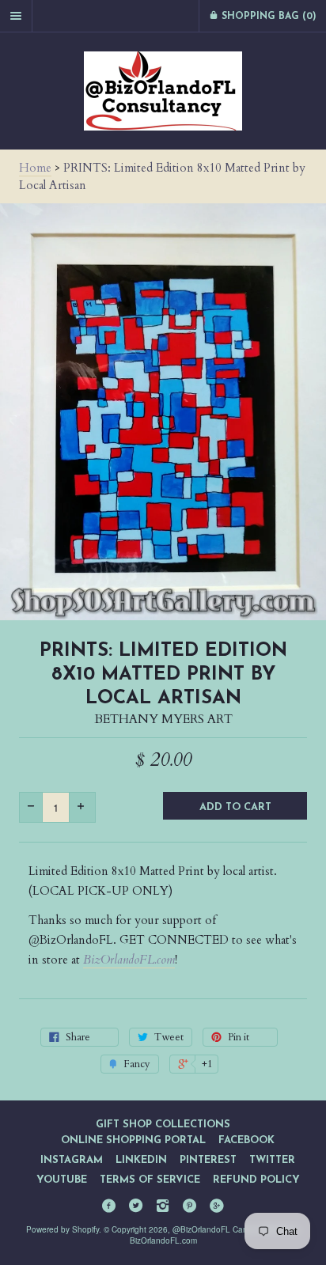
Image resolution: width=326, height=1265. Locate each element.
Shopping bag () (267, 16)
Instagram (71, 1160)
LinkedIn (141, 1160)
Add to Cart (235, 807)
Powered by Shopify (62, 1229)
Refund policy (256, 1180)
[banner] (163, 91)
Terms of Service (150, 1180)
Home (35, 168)
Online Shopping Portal (133, 1140)
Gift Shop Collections (163, 1124)
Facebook (246, 1140)
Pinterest (208, 1160)
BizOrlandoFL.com (129, 960)
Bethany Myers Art (163, 719)
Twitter (272, 1160)
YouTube (61, 1180)
